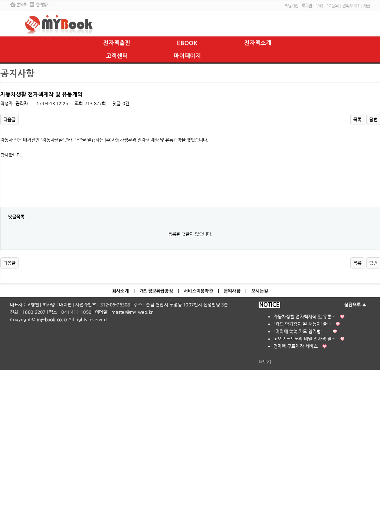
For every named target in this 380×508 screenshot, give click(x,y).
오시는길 (259, 290)
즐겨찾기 (42, 4)
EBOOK (187, 42)
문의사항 (232, 290)
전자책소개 (258, 42)
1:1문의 (332, 5)
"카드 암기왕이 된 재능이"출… (302, 324)
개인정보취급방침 (156, 290)
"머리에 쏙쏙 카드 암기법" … (300, 331)
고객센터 (117, 55)
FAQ (319, 5)
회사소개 (120, 290)
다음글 (9, 119)
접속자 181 (351, 5)
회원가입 (291, 5)
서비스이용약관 (198, 290)
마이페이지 (187, 55)
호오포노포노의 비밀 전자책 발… (304, 338)
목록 (357, 119)
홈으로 (21, 4)
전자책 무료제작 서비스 (295, 346)
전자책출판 (117, 42)
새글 (366, 5)
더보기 (265, 361)
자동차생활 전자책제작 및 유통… (304, 316)
